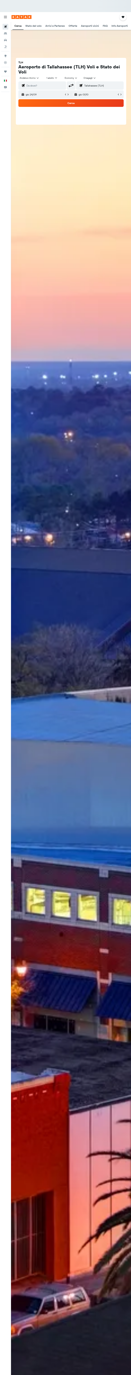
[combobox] (71, 78)
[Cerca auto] (5, 40)
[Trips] (5, 71)
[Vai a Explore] (5, 56)
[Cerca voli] (5, 27)
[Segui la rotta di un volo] (5, 62)
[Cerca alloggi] (5, 33)
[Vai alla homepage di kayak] (21, 17)
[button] (5, 17)
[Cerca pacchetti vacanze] (5, 47)
